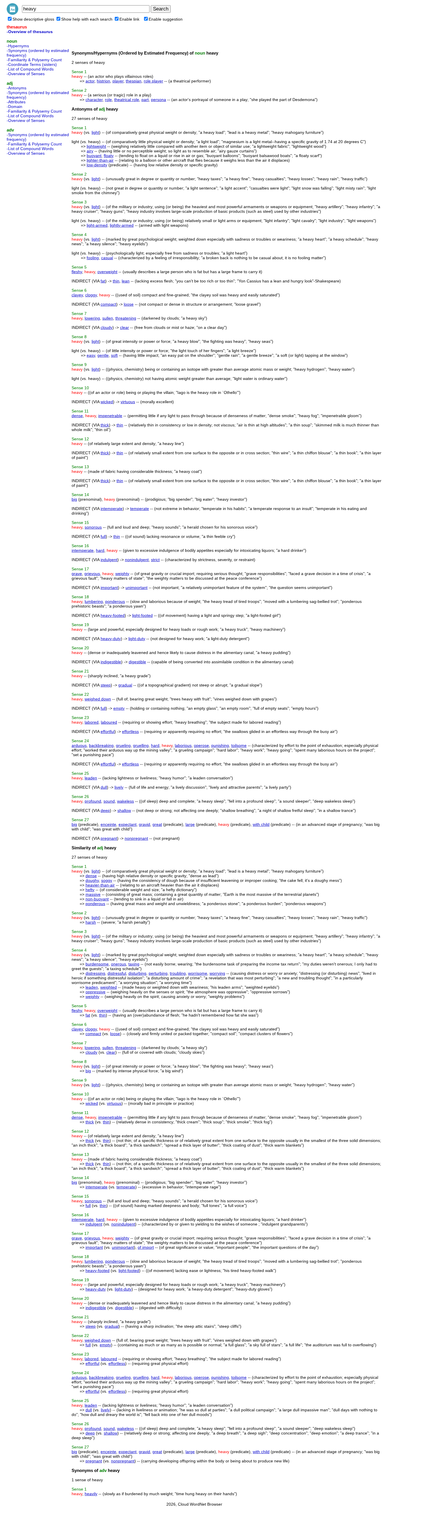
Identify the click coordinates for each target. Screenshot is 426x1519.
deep (105, 810)
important (109, 587)
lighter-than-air (100, 160)
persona (158, 99)
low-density (97, 165)
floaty (109, 155)
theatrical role (126, 99)
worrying (217, 973)
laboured (109, 722)
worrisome (197, 973)
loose (129, 304)
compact (108, 304)
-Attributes (16, 102)
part (145, 99)
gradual (125, 685)
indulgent (109, 559)
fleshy (77, 271)
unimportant (136, 587)
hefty (89, 889)
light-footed (142, 615)
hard (100, 550)
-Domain (14, 106)
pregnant (109, 838)
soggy (106, 880)
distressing (95, 973)
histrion (103, 81)
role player (153, 81)
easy (91, 355)
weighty (122, 573)
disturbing (137, 973)
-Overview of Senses (26, 73)
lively (118, 787)
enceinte (108, 824)
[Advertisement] (30, 245)
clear (124, 327)
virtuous (128, 401)
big (74, 499)
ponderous (115, 601)
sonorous (93, 527)
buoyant (94, 155)
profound (93, 801)
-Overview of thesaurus (30, 31)
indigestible (111, 662)
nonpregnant (136, 838)
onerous (118, 964)
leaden (91, 778)
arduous (79, 745)
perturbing (158, 973)
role (108, 99)
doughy (92, 880)
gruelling (141, 745)
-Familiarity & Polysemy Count (34, 59)
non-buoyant (97, 899)
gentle (103, 355)
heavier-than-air (100, 885)
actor (89, 81)
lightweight (96, 146)
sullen (107, 318)
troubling (178, 973)
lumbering (94, 601)
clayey (77, 295)
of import (146, 1247)
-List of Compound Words (30, 69)
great (157, 824)
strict (155, 559)
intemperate (112, 508)
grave (77, 573)
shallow (124, 810)
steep (106, 685)
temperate (139, 508)
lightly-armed (122, 225)
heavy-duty (111, 638)
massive (93, 894)
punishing (220, 745)
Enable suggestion (166, 19)
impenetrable (110, 415)
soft (114, 355)
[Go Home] (12, 13)
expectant (127, 824)
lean (126, 281)
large (190, 824)
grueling (123, 745)
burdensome (97, 964)
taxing (133, 964)
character (94, 99)
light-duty (136, 638)
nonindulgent (137, 559)
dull (104, 787)
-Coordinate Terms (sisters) (32, 64)
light (95, 132)
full (103, 536)
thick (105, 425)
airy (90, 151)
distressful (117, 973)
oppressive (95, 992)
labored (92, 722)
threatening (125, 318)
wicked (107, 401)
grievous (92, 573)
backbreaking (101, 745)
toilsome (239, 745)
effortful (107, 731)
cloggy (91, 295)
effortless (130, 731)
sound (109, 801)
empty (119, 708)
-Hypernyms (18, 46)
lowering (92, 318)
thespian (133, 81)
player (117, 81)
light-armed (97, 225)
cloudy (106, 327)
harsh (90, 922)
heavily (91, 1493)
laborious (183, 745)
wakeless (125, 801)
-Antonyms (16, 88)
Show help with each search (86, 19)
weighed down (98, 699)
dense (77, 415)
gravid (144, 824)
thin (116, 281)
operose (201, 745)
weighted (108, 987)
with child (261, 824)
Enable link (129, 19)
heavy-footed (113, 615)
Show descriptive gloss (33, 19)
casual (107, 257)
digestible (137, 662)
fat (103, 281)
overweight (107, 271)
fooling (93, 257)
